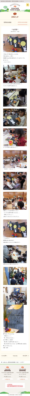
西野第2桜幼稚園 (22, 22)
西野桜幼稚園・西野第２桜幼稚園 (15, 394)
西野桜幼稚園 (7, 22)
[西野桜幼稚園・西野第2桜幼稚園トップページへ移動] (1, 362)
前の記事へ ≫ (26, 355)
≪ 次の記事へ (4, 355)
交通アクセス (8, 376)
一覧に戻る (15, 355)
